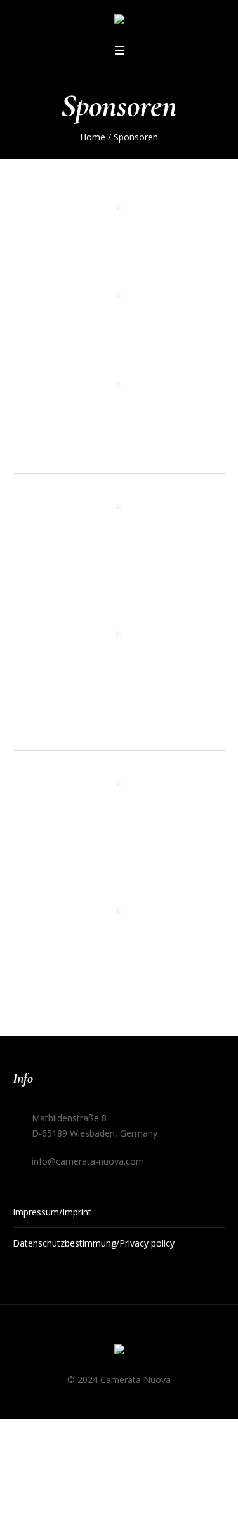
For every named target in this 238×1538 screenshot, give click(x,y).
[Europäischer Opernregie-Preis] (119, 21)
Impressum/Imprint (52, 1212)
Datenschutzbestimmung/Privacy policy (94, 1243)
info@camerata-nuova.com (88, 1161)
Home (92, 137)
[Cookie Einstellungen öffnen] (23, 1517)
